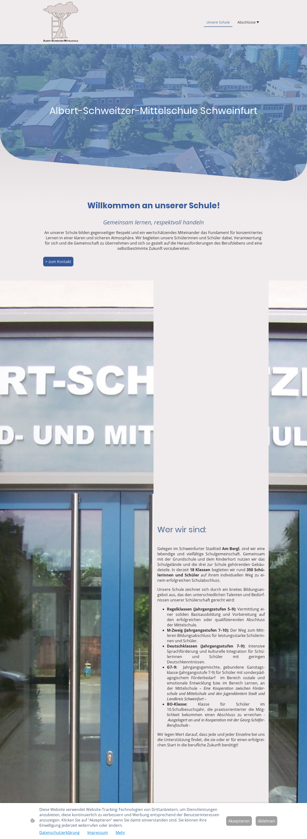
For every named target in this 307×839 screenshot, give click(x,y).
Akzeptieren (239, 821)
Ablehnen (266, 821)
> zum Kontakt (58, 261)
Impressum (97, 832)
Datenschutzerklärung (59, 832)
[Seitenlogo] (60, 22)
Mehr (120, 832)
